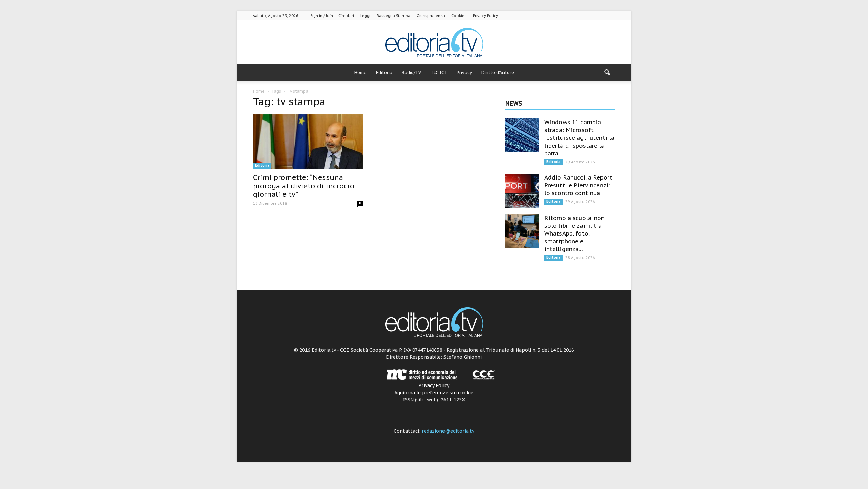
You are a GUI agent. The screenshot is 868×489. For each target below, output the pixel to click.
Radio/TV (411, 72)
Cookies (459, 15)
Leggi (365, 15)
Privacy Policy (485, 15)
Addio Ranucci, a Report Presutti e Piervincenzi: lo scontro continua (578, 185)
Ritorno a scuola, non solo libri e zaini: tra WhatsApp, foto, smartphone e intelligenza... (574, 233)
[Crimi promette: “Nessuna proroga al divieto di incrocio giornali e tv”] (308, 141)
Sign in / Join (321, 15)
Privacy (464, 72)
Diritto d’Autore (497, 72)
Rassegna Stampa (393, 15)
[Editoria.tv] (434, 43)
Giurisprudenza (431, 15)
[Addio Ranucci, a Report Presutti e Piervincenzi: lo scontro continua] (522, 191)
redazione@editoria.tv (448, 431)
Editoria (384, 72)
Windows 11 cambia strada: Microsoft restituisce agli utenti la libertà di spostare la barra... (579, 137)
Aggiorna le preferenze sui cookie (433, 393)
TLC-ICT (439, 72)
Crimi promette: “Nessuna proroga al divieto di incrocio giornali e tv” (303, 186)
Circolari (346, 15)
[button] (607, 72)
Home (360, 72)
